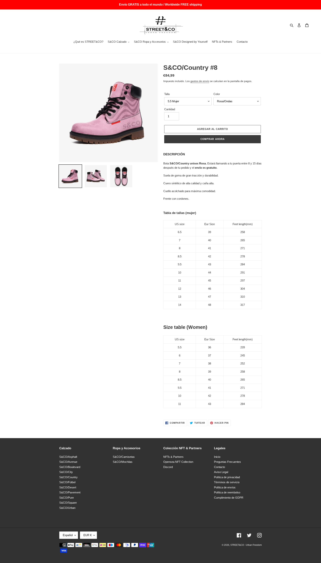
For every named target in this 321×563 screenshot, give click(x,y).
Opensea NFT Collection (178, 461)
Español (68, 535)
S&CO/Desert (67, 487)
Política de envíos (225, 487)
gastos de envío (199, 81)
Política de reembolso (227, 492)
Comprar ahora (212, 139)
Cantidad (169, 109)
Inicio (217, 456)
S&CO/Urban (67, 507)
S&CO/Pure (66, 497)
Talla (167, 94)
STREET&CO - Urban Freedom (246, 545)
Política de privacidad (227, 477)
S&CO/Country (68, 477)
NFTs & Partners (173, 456)
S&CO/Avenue (68, 461)
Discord (168, 467)
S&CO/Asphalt (68, 456)
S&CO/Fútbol (67, 482)
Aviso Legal (221, 472)
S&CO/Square (68, 502)
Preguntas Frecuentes (227, 461)
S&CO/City (66, 472)
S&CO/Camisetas (124, 456)
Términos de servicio (226, 482)
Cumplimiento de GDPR (228, 497)
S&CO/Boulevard (69, 467)
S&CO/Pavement (69, 492)
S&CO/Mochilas (122, 461)
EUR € (87, 535)
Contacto (219, 467)
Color (216, 94)
